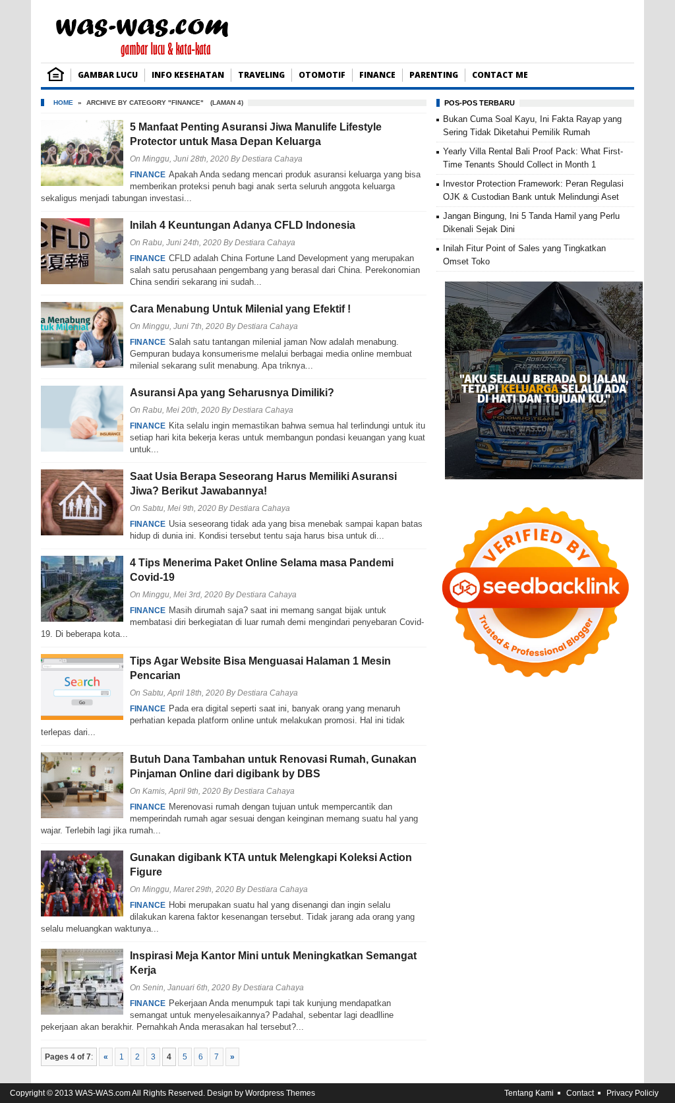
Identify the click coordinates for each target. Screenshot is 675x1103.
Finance (377, 74)
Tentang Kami (529, 1093)
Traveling (261, 74)
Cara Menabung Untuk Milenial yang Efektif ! (240, 308)
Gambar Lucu (108, 74)
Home (63, 102)
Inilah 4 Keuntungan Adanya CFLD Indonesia (242, 225)
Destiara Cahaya (272, 159)
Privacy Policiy (632, 1093)
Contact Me (500, 74)
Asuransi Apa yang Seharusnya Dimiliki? (232, 392)
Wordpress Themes (280, 1093)
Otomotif (322, 74)
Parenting (433, 74)
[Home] (55, 78)
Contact (580, 1093)
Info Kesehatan (188, 74)
